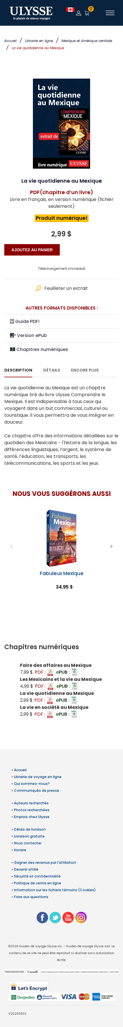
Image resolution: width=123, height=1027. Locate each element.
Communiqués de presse (36, 790)
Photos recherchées (31, 809)
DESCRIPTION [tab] (18, 370)
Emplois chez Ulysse (31, 816)
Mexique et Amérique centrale (86, 40)
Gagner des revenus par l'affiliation (45, 862)
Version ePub (31, 335)
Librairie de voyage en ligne (37, 776)
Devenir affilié (26, 869)
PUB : (63, 672)
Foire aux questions (31, 896)
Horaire (20, 849)
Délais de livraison (30, 829)
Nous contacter (27, 843)
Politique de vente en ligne (37, 883)
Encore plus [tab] (85, 370)
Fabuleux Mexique (62, 573)
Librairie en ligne (39, 40)
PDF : (41, 672)
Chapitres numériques (41, 349)
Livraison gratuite (29, 836)
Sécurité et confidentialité (37, 876)
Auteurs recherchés (31, 803)
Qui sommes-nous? (32, 783)
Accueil (10, 40)
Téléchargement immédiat (61, 268)
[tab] (61, 647)
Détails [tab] (51, 370)
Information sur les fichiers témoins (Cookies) (55, 890)
